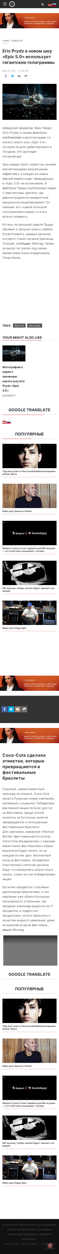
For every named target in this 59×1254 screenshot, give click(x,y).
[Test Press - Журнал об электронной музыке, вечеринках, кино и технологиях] (21, 4)
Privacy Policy (30, 1243)
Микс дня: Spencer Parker (17, 511)
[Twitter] (12, 76)
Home (5, 40)
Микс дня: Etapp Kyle (14, 628)
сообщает (23, 243)
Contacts (50, 1248)
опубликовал (12, 137)
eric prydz (34, 325)
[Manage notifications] (50, 1245)
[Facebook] (6, 76)
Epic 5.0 (19, 325)
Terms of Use (12, 1243)
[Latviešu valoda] (4, 422)
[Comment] (19, 76)
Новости (17, 40)
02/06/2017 (8, 395)
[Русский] (9, 422)
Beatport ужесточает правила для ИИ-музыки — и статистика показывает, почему (28, 549)
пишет (7, 929)
